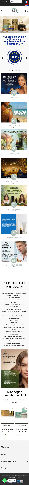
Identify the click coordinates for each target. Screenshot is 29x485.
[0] (26, 11)
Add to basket (17, 425)
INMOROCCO (17, 477)
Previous (2, 421)
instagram (6, 1)
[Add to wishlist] (7, 408)
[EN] (26, 4)
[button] (2, 24)
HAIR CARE (22, 400)
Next (27, 421)
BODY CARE (14, 400)
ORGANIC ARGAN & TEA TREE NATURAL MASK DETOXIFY (17, 431)
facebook (4, 1)
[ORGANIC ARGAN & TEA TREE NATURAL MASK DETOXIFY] (17, 413)
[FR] (26, 1)
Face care (6, 400)
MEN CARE (14, 402)
